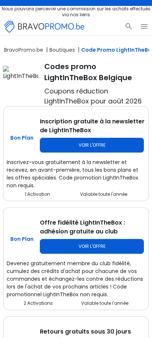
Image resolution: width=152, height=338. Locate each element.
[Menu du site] (144, 26)
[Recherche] (129, 26)
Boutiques (62, 50)
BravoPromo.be (23, 50)
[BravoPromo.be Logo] (44, 26)
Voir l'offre (92, 145)
